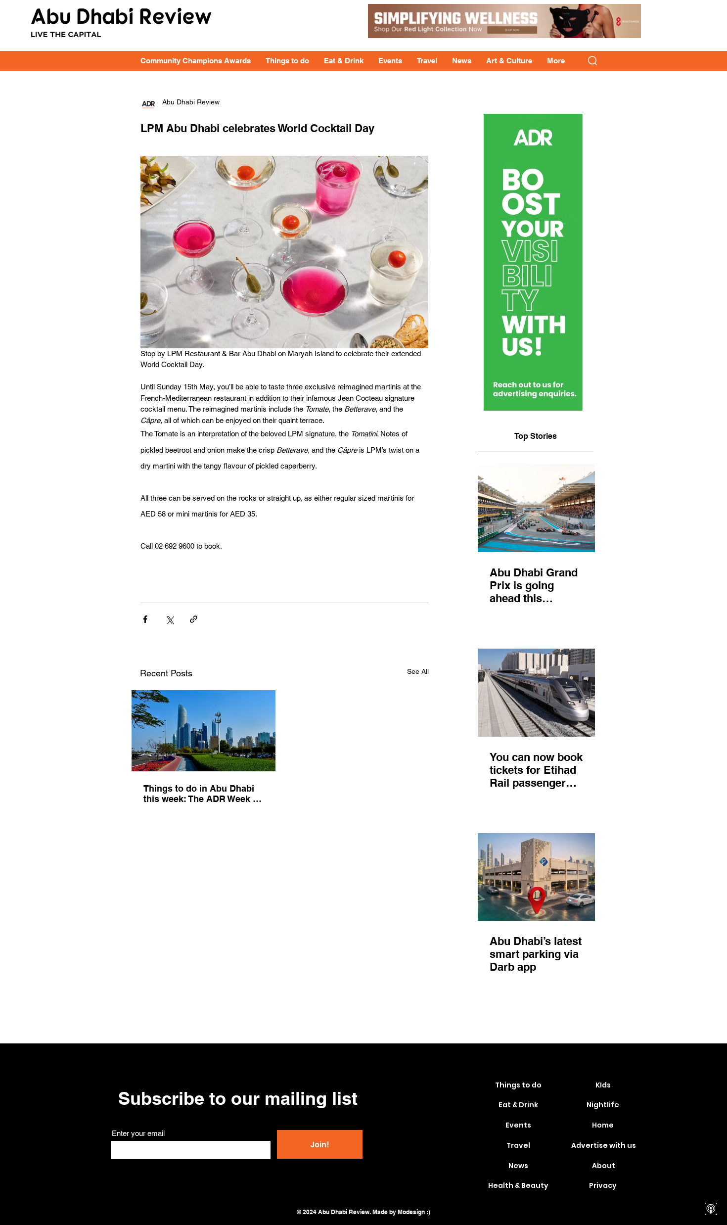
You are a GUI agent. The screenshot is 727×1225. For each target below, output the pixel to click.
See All (418, 671)
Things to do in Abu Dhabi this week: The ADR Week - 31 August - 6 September (199, 793)
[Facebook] (711, 1139)
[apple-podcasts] (711, 1209)
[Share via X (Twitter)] (169, 619)
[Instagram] (711, 1157)
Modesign (411, 1212)
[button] (592, 60)
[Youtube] (711, 1174)
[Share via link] (193, 619)
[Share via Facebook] (145, 619)
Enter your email (138, 1133)
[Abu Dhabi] (203, 730)
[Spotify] (711, 1191)
